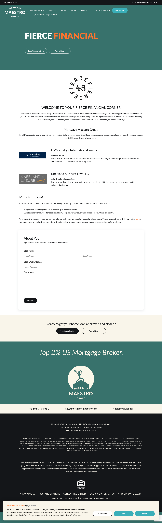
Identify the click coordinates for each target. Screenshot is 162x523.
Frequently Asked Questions (43, 14)
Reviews (52, 10)
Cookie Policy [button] (23, 515)
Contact (84, 10)
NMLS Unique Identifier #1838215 (81, 430)
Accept (144, 514)
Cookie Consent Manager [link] (16, 505)
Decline (123, 514)
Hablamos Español (123, 408)
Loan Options (99, 10)
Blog (73, 10)
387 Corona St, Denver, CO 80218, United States (81, 427)
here (138, 219)
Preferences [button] (76, 515)
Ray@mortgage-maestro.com (81, 408)
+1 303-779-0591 (151, 3)
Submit (30, 300)
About (64, 10)
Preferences (102, 514)
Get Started (119, 10)
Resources (35, 10)
